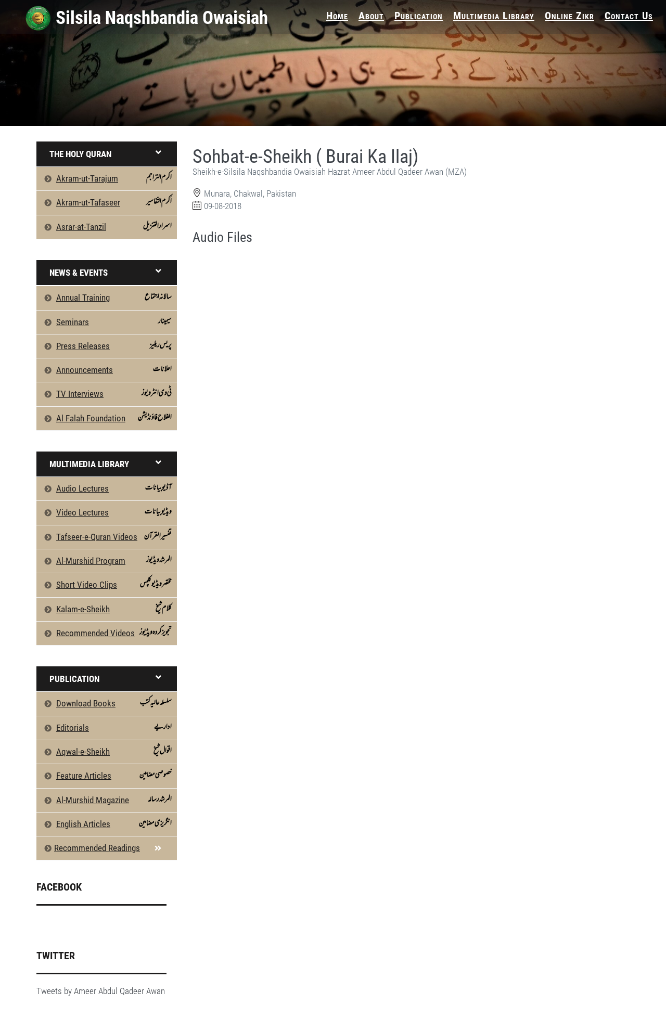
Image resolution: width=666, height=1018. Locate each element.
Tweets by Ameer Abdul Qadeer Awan (100, 991)
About (371, 15)
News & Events (78, 272)
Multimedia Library (493, 15)
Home (337, 15)
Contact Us (629, 15)
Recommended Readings (97, 848)
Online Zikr (569, 15)
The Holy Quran (80, 154)
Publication (418, 15)
